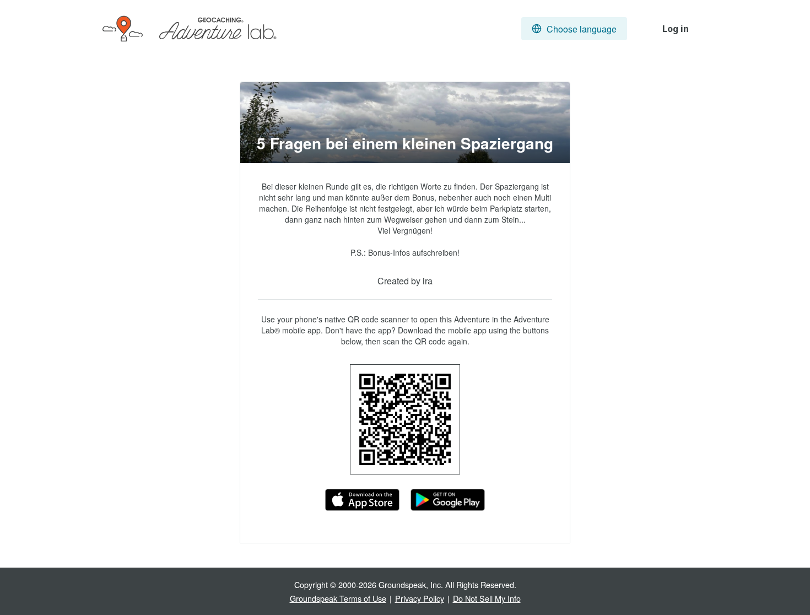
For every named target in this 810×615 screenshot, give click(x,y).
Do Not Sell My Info (487, 598)
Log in (675, 29)
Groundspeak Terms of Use (338, 598)
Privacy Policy (419, 598)
